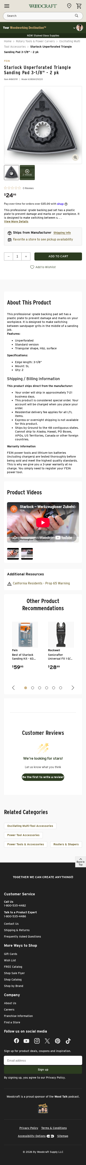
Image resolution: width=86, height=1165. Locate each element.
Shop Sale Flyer (14, 973)
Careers (9, 1009)
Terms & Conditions (54, 1128)
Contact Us (11, 923)
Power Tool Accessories (23, 835)
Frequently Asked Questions (22, 936)
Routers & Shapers (66, 844)
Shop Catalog (13, 979)
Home (8, 41)
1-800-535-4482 (15, 905)
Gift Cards (10, 954)
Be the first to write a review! (43, 777)
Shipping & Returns (17, 930)
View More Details (16, 221)
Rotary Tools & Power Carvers (35, 41)
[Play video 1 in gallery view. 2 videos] (27, 172)
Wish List (10, 960)
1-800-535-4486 (15, 916)
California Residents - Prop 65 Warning (41, 583)
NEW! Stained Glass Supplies (43, 35)
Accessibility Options (32, 1136)
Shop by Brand (13, 986)
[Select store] (70, 5)
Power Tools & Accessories (25, 844)
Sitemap (62, 1136)
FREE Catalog (13, 966)
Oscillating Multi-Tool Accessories (30, 825)
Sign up (43, 1069)
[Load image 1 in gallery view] (11, 172)
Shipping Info (62, 232)
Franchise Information (18, 1016)
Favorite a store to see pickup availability (43, 239)
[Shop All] (7, 6)
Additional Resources (25, 574)
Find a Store (12, 1022)
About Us (10, 1003)
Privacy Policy (55, 1077)
